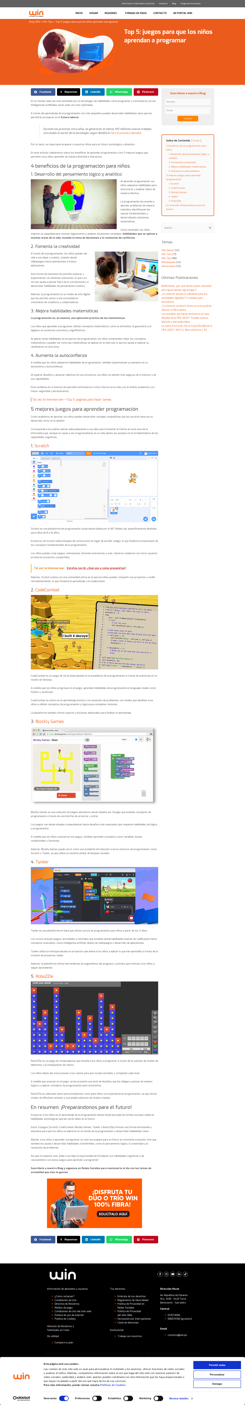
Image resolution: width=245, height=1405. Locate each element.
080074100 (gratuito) (180, 1318)
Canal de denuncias (128, 1322)
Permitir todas (217, 1365)
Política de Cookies (65, 1318)
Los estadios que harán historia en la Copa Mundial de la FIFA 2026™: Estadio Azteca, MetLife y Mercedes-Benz (185, 318)
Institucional (117, 1330)
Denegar (217, 1383)
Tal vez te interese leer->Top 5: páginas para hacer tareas (71, 400)
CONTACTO (160, 13)
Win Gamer (168, 250)
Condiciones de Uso (65, 1300)
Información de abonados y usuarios (67, 1289)
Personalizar (217, 1374)
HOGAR (93, 13)
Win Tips (48, 21)
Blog (174, 3)
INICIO (79, 13)
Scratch (41, 446)
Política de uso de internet (69, 1315)
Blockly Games (50, 721)
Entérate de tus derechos (132, 1296)
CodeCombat (48, 590)
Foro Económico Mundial (125, 133)
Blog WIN (34, 21)
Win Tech (167, 254)
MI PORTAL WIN (182, 13)
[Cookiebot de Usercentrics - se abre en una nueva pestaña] (21, 1398)
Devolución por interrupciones (134, 1318)
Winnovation (169, 266)
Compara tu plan (64, 1342)
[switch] (97, 1398)
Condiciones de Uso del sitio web (73, 1311)
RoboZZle (44, 976)
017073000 (174, 1315)
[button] (43, 92)
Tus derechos (117, 1289)
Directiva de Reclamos (67, 1303)
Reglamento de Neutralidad (133, 1300)
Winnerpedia (168, 262)
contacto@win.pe (177, 1335)
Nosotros (163, 3)
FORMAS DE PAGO (136, 13)
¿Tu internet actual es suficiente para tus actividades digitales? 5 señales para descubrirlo (185, 298)
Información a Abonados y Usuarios (138, 3)
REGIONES (111, 13)
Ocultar (196, 140)
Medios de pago (64, 1307)
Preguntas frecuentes (190, 3)
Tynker (42, 862)
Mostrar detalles (178, 1398)
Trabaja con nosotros (130, 1336)
